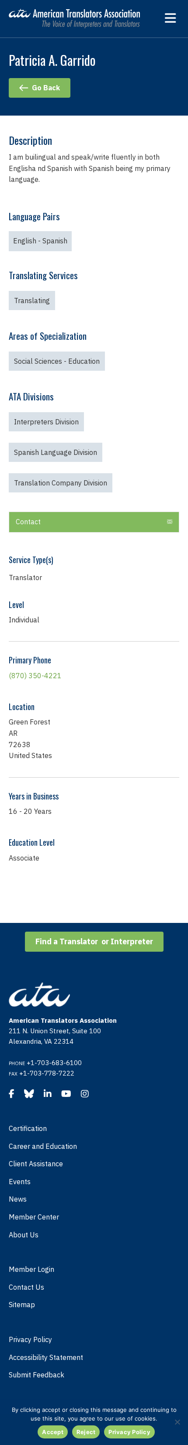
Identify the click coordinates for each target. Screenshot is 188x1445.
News (18, 1199)
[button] (94, 522)
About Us (23, 1234)
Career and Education (43, 1146)
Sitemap (22, 1304)
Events (20, 1181)
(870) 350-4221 (35, 675)
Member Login (31, 1269)
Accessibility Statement (46, 1357)
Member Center (34, 1217)
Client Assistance (36, 1163)
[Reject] (177, 1422)
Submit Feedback (36, 1374)
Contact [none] (28, 521)
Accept (52, 1431)
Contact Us (26, 1287)
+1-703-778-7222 (46, 1073)
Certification (28, 1128)
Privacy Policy (30, 1339)
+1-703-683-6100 (54, 1063)
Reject (86, 1431)
